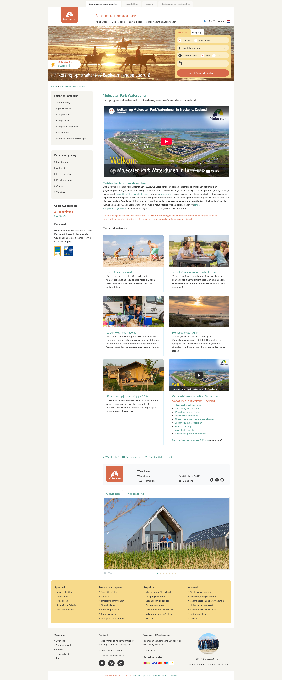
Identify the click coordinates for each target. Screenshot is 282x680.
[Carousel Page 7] (175, 573)
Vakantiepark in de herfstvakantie (207, 600)
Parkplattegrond (133, 457)
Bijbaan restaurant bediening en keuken (194, 419)
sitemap (173, 675)
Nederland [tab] (182, 32)
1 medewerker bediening (188, 412)
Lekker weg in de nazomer (122, 332)
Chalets (105, 596)
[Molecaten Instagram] (217, 480)
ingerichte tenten (141, 194)
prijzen (146, 675)
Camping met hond (155, 596)
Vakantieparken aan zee (157, 600)
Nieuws (59, 649)
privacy (136, 675)
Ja (219, 55)
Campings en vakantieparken (103, 3)
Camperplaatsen (109, 614)
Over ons (60, 640)
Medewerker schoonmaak (188, 404)
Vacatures (61, 192)
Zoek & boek (118, 21)
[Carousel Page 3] (163, 573)
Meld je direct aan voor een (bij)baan (190, 440)
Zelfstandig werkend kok (187, 408)
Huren (186, 40)
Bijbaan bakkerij (183, 426)
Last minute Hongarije (201, 614)
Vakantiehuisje (63, 102)
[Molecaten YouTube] (121, 663)
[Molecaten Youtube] (222, 480)
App (58, 658)
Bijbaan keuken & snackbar (188, 422)
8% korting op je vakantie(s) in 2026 (127, 396)
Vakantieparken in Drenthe (159, 609)
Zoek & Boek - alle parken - (201, 73)
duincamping (165, 194)
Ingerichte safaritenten (112, 600)
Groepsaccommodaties (112, 618)
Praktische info (64, 180)
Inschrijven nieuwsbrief (113, 654)
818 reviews (60, 215)
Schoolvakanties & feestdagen (161, 21)
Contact (60, 186)
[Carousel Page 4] (166, 573)
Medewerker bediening (186, 415)
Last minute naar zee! (119, 272)
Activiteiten (62, 168)
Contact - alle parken (111, 650)
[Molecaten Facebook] (211, 480)
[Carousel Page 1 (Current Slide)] (157, 573)
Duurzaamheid (63, 645)
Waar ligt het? (112, 457)
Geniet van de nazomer (201, 592)
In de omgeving (63, 174)
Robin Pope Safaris (66, 605)
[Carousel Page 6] (172, 573)
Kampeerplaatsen (110, 609)
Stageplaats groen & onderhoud (190, 433)
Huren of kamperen (66, 95)
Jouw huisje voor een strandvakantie (194, 272)
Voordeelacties (64, 592)
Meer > (149, 618)
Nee (208, 55)
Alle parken (101, 21)
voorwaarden (159, 675)
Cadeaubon (62, 596)
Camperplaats (63, 120)
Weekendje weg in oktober (203, 596)
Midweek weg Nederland (158, 592)
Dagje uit (149, 3)
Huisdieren (62, 600)
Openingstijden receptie (160, 457)
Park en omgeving (65, 155)
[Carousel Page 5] (169, 573)
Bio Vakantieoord (65, 609)
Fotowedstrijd (63, 654)
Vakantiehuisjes (109, 592)
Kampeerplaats (64, 114)
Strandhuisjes (108, 605)
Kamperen (203, 40)
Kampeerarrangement (67, 126)
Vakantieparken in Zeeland (159, 614)
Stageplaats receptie (185, 430)
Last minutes (135, 21)
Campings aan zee (155, 605)
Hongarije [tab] (197, 32)
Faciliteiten (62, 162)
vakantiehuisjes (124, 194)
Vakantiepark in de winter (203, 609)
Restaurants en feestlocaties (175, 3)
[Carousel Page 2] (160, 573)
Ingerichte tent (63, 108)
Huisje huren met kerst (201, 605)
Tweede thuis (131, 3)
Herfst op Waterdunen (185, 332)
